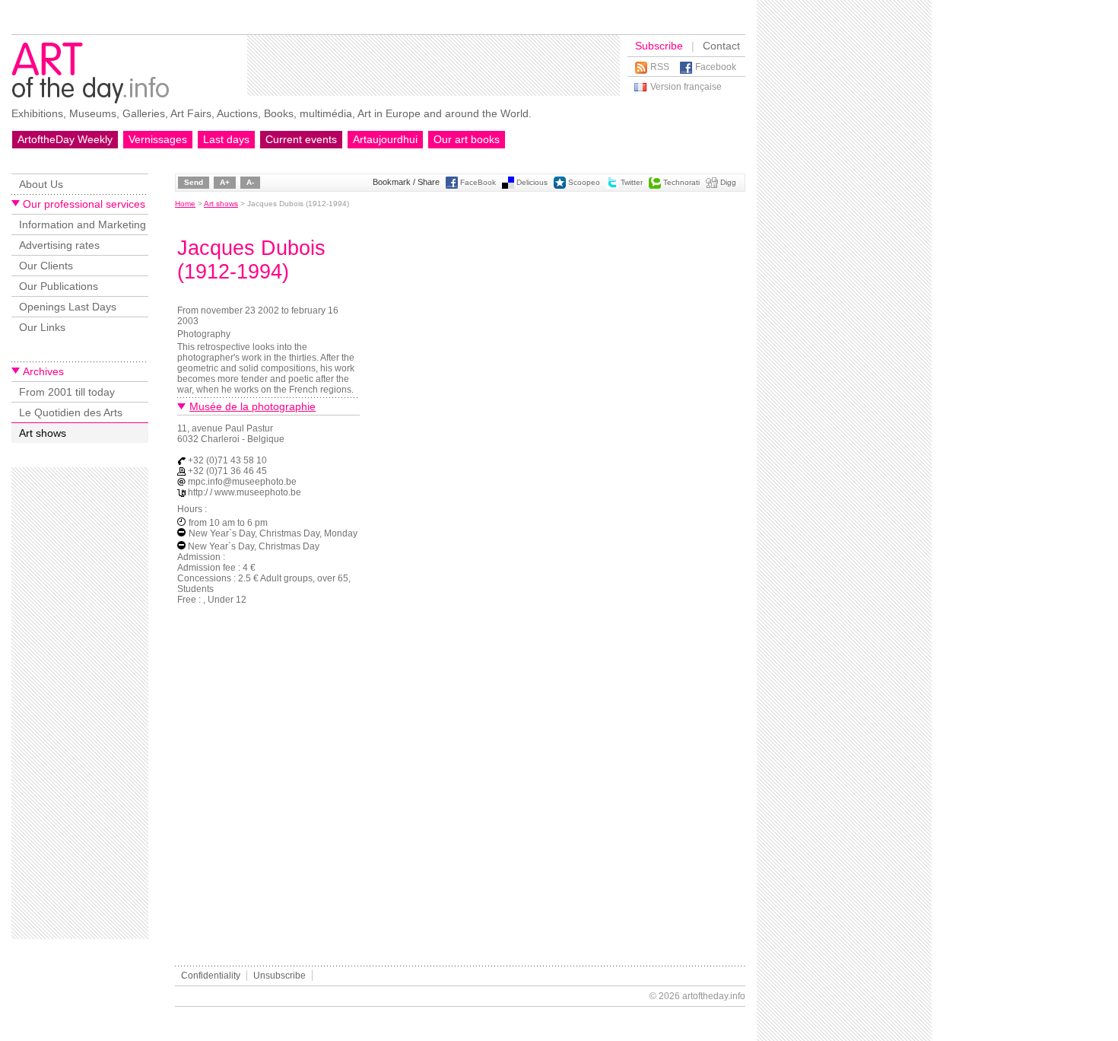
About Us (41, 184)
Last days (226, 139)
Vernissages (158, 139)
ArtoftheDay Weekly (65, 139)
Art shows (42, 433)
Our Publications (58, 286)
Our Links (42, 327)
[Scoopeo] (560, 186)
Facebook (715, 67)
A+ (225, 182)
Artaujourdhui (385, 139)
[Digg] (712, 186)
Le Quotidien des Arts (70, 412)
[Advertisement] (433, 65)
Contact (721, 46)
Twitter (632, 182)
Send (193, 182)
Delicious (532, 182)
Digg (728, 182)
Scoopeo (584, 182)
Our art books (467, 139)
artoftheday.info (713, 996)
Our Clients (46, 265)
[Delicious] (508, 186)
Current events (301, 139)
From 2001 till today (67, 392)
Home (185, 203)
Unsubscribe (279, 975)
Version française (686, 86)
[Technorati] (655, 186)
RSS (659, 67)
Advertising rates (59, 245)
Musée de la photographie (252, 406)
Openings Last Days (67, 307)
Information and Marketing (82, 224)
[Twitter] (612, 186)
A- (250, 182)
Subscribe (659, 46)
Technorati (681, 182)
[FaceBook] (452, 186)
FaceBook (478, 182)
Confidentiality (210, 975)
